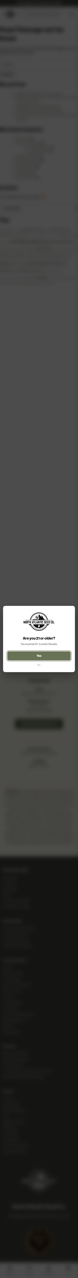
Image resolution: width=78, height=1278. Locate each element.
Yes (39, 656)
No (39, 665)
